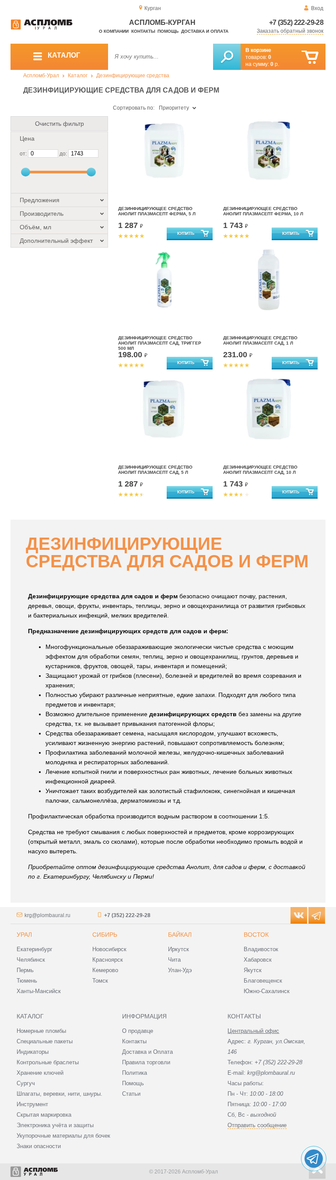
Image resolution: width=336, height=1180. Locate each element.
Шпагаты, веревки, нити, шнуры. (59, 1093)
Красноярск (107, 959)
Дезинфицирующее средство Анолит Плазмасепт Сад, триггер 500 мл (159, 343)
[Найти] (227, 57)
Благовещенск (263, 980)
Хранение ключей (40, 1073)
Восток (256, 934)
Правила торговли (146, 1062)
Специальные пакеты (45, 1041)
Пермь (25, 970)
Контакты (143, 31)
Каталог (78, 75)
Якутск (253, 970)
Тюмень (27, 980)
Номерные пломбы (41, 1031)
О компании (114, 31)
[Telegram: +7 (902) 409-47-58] (313, 1158)
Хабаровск (258, 959)
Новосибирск (109, 949)
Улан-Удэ (180, 970)
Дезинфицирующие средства (132, 75)
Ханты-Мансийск (39, 991)
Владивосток (261, 949)
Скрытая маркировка (44, 1114)
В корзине (258, 50)
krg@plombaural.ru (47, 915)
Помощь (168, 31)
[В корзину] (309, 57)
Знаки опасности (39, 1146)
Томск (100, 980)
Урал (24, 934)
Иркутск (178, 949)
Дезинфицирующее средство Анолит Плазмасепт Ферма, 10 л (263, 211)
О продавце (137, 1031)
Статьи (131, 1093)
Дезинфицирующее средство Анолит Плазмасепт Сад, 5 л (155, 470)
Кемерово (105, 970)
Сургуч (26, 1083)
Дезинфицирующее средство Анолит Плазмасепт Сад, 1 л (260, 340)
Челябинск (31, 959)
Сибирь (104, 934)
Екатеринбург (34, 949)
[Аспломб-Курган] (41, 28)
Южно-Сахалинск (267, 991)
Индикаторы (33, 1052)
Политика (134, 1073)
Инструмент (32, 1104)
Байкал (180, 934)
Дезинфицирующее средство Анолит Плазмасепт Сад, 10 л (260, 470)
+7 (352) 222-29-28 (296, 22)
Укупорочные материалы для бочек (63, 1135)
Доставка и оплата (204, 31)
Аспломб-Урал (41, 75)
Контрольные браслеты (48, 1062)
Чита (174, 959)
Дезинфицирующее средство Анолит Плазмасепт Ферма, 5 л (157, 211)
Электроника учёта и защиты (55, 1125)
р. (274, 64)
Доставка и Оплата (147, 1052)
